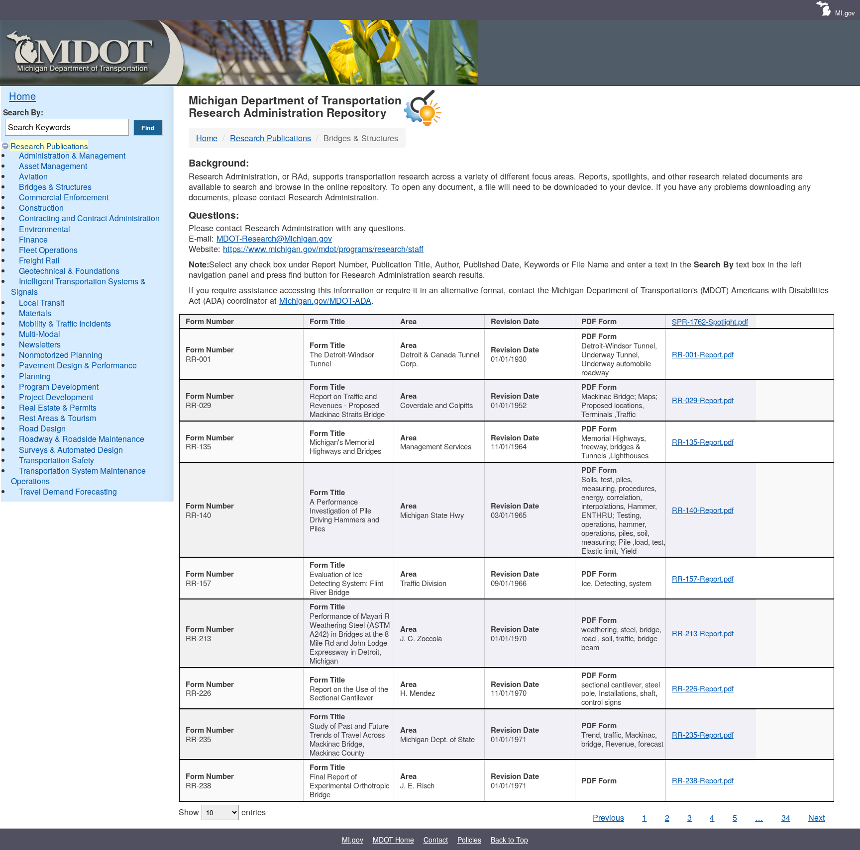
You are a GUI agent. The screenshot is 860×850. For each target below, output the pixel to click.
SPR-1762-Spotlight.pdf (710, 321)
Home (22, 95)
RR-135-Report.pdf (703, 441)
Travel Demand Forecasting (68, 491)
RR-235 (198, 739)
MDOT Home (393, 840)
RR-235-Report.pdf (703, 734)
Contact (436, 840)
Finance (33, 239)
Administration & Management (72, 155)
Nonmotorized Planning (61, 354)
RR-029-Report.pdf (703, 400)
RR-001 (198, 358)
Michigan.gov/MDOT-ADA (325, 300)
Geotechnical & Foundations (69, 270)
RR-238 (198, 785)
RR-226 (198, 692)
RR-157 (198, 583)
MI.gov (845, 12)
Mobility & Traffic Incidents (65, 323)
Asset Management (53, 165)
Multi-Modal (39, 334)
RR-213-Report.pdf (703, 633)
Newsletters (40, 344)
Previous (608, 817)
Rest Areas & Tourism (57, 418)
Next (816, 817)
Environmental (44, 229)
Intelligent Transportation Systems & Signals (78, 286)
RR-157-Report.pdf (703, 578)
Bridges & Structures (55, 186)
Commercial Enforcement (63, 197)
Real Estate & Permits (58, 407)
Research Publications (49, 145)
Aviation (33, 176)
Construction (41, 207)
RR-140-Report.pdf (703, 510)
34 (785, 817)
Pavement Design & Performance (78, 365)
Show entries (222, 812)
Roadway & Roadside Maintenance (81, 438)
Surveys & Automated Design (71, 449)
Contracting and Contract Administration (89, 218)
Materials (35, 313)
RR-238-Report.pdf (703, 780)
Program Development (59, 386)
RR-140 (198, 515)
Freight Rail (39, 260)
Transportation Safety (56, 460)
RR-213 (198, 638)
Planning (35, 376)
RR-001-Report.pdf (703, 354)
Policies (469, 840)
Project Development (56, 397)
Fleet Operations (48, 249)
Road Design (42, 428)
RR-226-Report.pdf (703, 688)
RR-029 (198, 405)
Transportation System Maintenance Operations (78, 476)
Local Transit (41, 302)
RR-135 (198, 446)
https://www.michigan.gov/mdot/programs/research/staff (323, 249)
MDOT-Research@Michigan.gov (274, 238)
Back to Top (509, 840)
